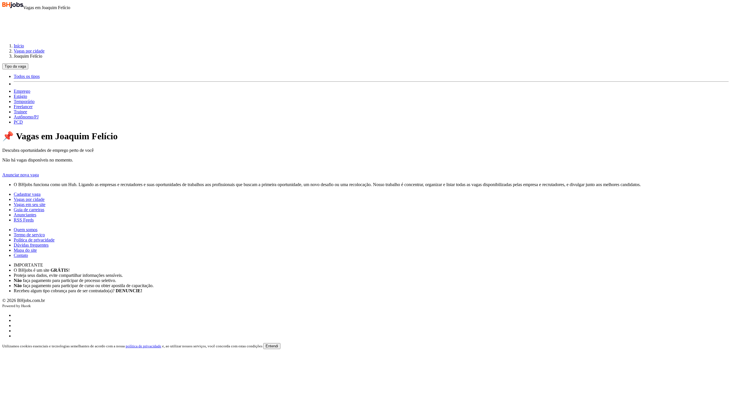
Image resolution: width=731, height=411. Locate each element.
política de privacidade (143, 346)
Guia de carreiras (29, 209)
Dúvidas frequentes (31, 245)
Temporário (24, 101)
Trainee (20, 111)
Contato (21, 255)
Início (19, 45)
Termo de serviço (29, 234)
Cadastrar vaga (27, 194)
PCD (18, 122)
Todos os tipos (27, 76)
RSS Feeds (24, 219)
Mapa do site (25, 250)
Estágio (20, 96)
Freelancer (23, 106)
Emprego (22, 91)
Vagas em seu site (29, 204)
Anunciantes (25, 214)
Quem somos (25, 229)
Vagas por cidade (29, 51)
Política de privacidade (34, 239)
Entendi (272, 346)
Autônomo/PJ (26, 116)
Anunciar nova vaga (20, 174)
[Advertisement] (365, 24)
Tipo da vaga (15, 66)
